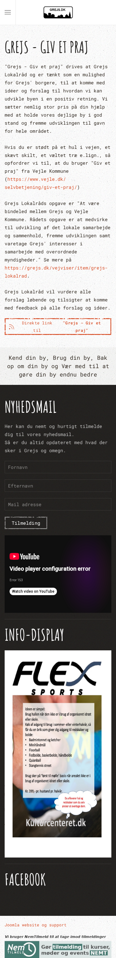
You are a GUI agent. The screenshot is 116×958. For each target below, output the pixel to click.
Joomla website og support (36, 925)
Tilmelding (26, 523)
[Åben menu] (8, 12)
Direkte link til (61, 326)
